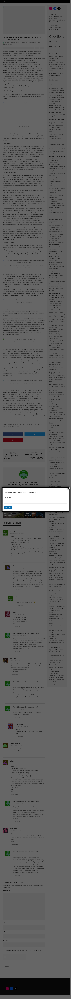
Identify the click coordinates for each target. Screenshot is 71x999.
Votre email (8, 498)
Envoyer (8, 507)
